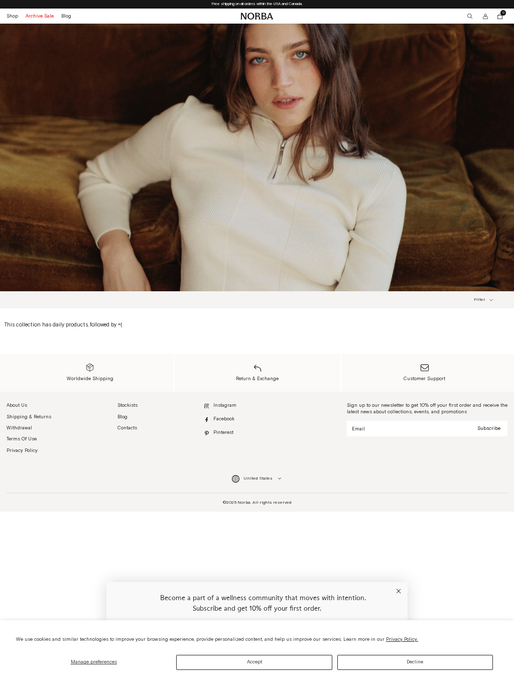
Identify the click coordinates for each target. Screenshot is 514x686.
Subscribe (488, 428)
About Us (17, 405)
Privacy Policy (22, 450)
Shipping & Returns (29, 417)
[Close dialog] (399, 591)
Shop (12, 16)
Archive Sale (40, 16)
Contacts (127, 428)
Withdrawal (19, 428)
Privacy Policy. (402, 639)
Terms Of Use (22, 439)
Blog (66, 16)
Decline (415, 662)
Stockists (127, 405)
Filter (479, 300)
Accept (254, 662)
